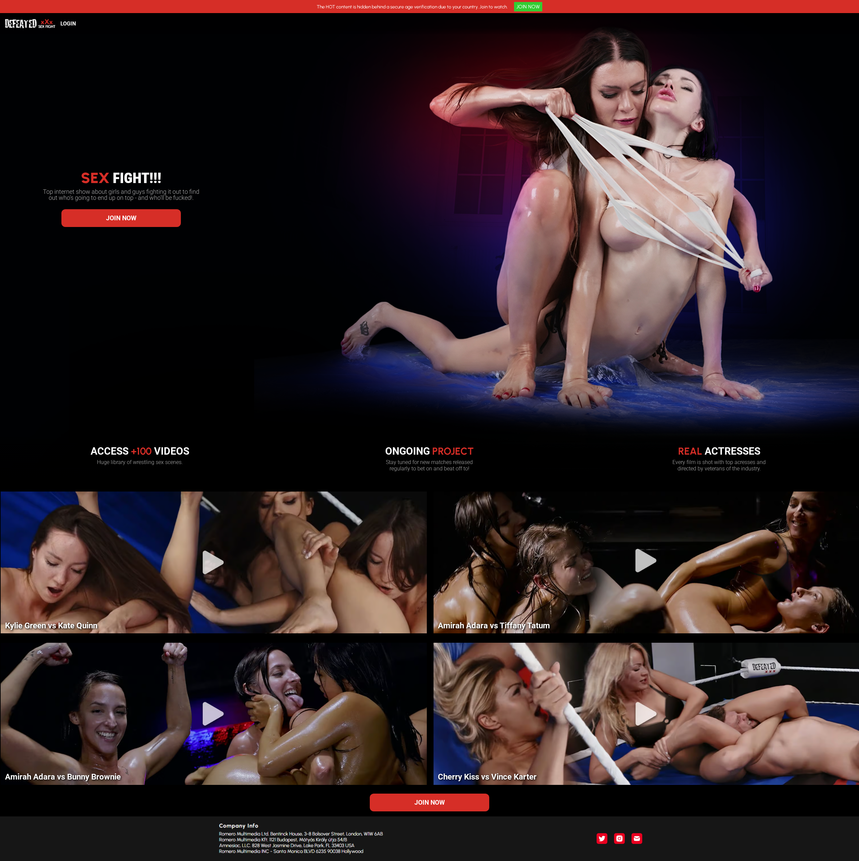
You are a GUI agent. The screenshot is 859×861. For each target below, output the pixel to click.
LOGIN (68, 23)
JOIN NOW (528, 7)
